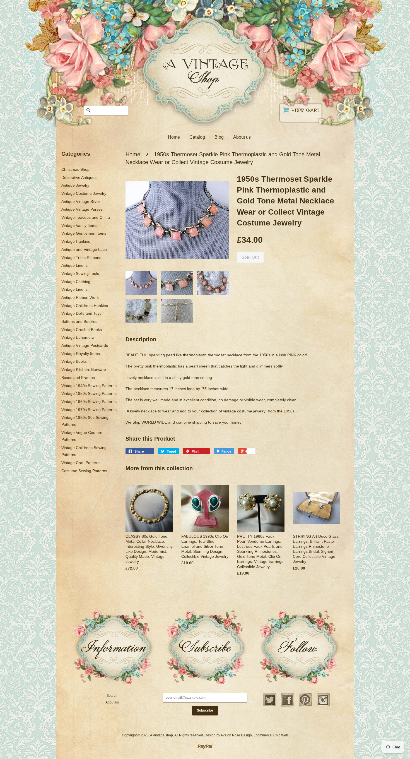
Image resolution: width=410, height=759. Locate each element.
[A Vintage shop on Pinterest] (305, 706)
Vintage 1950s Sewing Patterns (89, 393)
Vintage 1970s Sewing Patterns (89, 409)
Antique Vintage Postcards (84, 345)
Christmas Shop (75, 169)
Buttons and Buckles (79, 321)
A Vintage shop (161, 735)
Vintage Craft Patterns (80, 462)
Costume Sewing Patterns (84, 471)
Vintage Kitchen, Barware (83, 369)
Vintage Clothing (75, 281)
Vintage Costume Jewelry (83, 193)
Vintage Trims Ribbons (81, 257)
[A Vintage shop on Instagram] (323, 706)
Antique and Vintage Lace (84, 249)
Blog (219, 137)
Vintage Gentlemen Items (83, 233)
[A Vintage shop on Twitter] (270, 706)
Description (141, 339)
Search (112, 696)
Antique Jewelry (75, 185)
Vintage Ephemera (77, 337)
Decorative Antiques (79, 177)
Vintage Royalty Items (80, 353)
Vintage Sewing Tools (80, 273)
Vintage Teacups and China (85, 217)
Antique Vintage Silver (80, 201)
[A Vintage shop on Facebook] (288, 706)
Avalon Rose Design (236, 735)
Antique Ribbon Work (80, 297)
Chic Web (280, 735)
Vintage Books (74, 361)
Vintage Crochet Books (81, 329)
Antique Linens (74, 265)
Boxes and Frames (78, 377)
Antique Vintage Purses (82, 209)
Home (174, 137)
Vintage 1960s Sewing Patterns (89, 401)
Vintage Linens (74, 289)
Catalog (197, 137)
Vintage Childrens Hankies (84, 305)
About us (242, 137)
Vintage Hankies (75, 241)
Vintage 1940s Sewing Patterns (89, 385)
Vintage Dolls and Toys (81, 313)
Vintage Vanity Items (79, 225)
